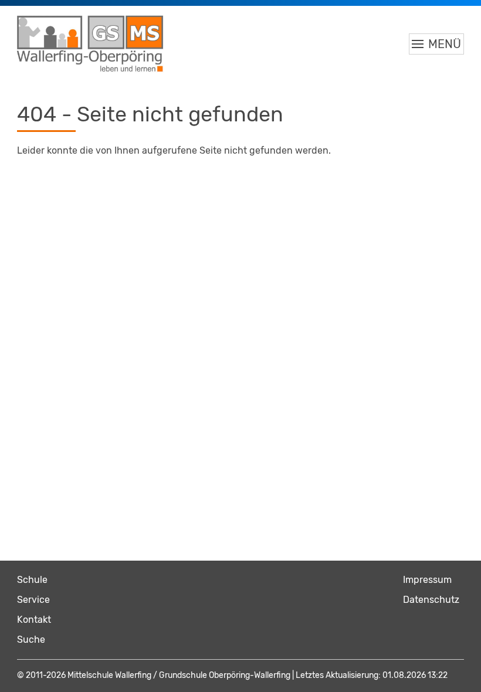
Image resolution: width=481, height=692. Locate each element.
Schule (32, 579)
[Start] (90, 44)
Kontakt (34, 619)
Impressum (427, 579)
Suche (31, 639)
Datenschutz (431, 599)
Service (33, 599)
